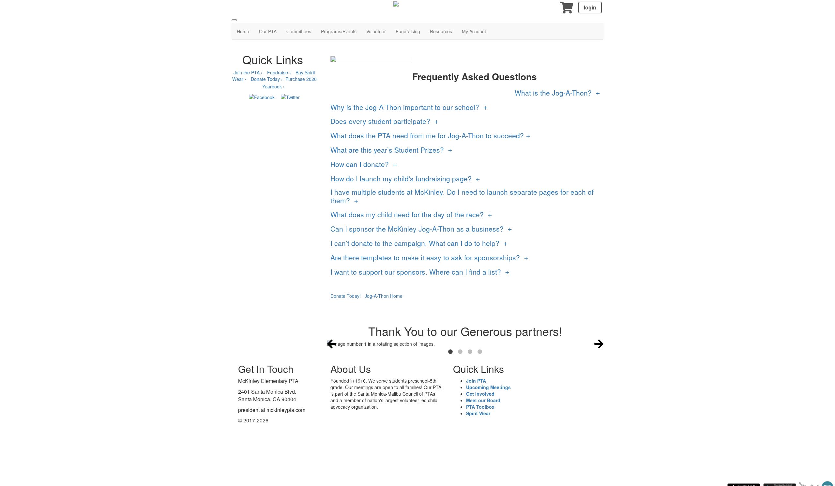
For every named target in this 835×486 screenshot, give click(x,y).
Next (598, 344)
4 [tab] (480, 352)
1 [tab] (450, 352)
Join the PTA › (248, 72)
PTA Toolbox (480, 406)
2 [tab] (460, 352)
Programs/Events (339, 31)
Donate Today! (345, 296)
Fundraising (408, 31)
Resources (441, 31)
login (590, 7)
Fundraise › (279, 72)
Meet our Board (483, 400)
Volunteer (376, 31)
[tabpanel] (465, 344)
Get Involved (480, 393)
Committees (298, 31)
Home (243, 31)
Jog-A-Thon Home (383, 296)
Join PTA (476, 380)
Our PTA (268, 31)
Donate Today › (267, 79)
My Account (474, 31)
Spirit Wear (478, 413)
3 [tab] (470, 352)
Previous (331, 344)
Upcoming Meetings (488, 387)
